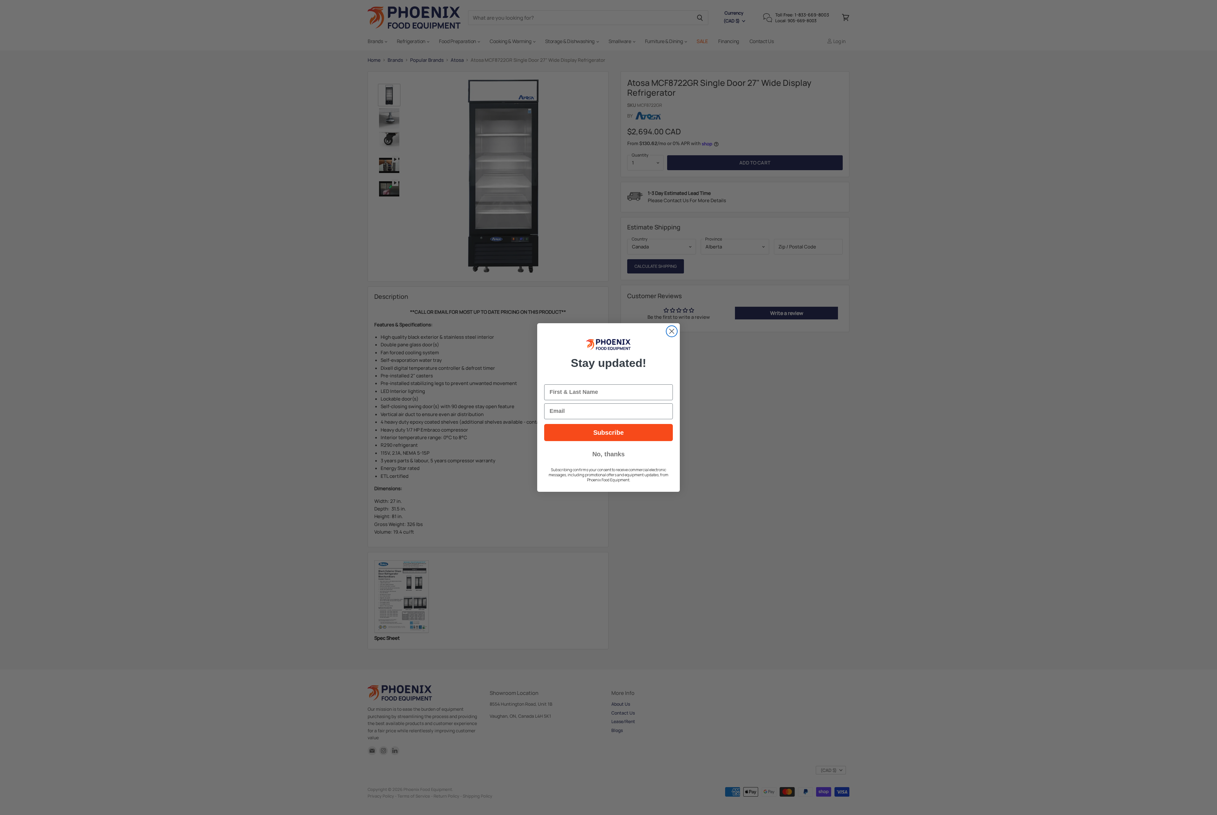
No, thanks (608, 454)
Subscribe (608, 432)
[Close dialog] (671, 331)
